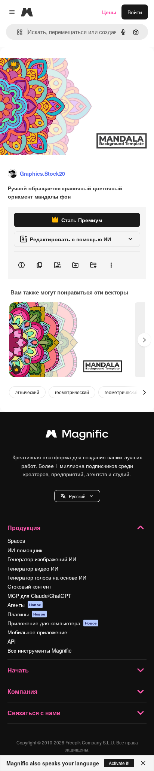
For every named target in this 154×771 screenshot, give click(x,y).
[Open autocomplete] (16, 32)
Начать (18, 670)
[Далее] (144, 339)
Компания (22, 691)
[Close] (143, 763)
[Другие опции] (111, 265)
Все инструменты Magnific (39, 650)
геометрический (72, 392)
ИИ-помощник (24, 550)
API (11, 641)
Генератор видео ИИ (32, 568)
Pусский (77, 496)
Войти (134, 12)
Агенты (24, 604)
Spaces (16, 540)
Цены (109, 12)
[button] (77, 496)
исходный (50, 64)
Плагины (26, 614)
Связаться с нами (34, 712)
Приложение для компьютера (52, 623)
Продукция (23, 527)
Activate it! (119, 763)
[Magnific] (77, 435)
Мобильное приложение (37, 632)
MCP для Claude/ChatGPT (39, 595)
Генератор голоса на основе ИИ (46, 577)
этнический (27, 392)
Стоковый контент (29, 586)
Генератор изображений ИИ (41, 559)
